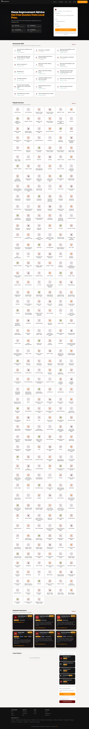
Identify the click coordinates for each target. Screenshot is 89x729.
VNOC (46, 711)
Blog (66, 1)
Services (55, 1)
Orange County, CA (27, 719)
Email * (56, 19)
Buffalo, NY (61, 719)
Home (12, 711)
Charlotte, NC (66, 719)
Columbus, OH (32, 721)
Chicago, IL (72, 719)
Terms (35, 713)
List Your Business (82, 1)
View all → (74, 44)
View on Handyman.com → (19, 622)
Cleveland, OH (20, 721)
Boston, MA (56, 719)
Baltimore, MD (43, 719)
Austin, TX (38, 719)
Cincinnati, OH (14, 721)
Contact (74, 1)
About (70, 1)
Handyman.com (48, 713)
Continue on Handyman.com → (65, 29)
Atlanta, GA (33, 719)
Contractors (61, 1)
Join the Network (67, 694)
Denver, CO (38, 721)
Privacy (35, 711)
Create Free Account (67, 701)
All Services (25, 711)
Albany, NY (13, 719)
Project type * (57, 13)
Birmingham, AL (50, 719)
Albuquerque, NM (19, 719)
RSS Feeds (47, 715)
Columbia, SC (26, 721)
